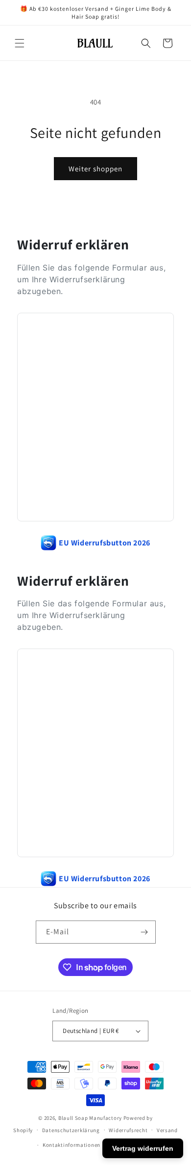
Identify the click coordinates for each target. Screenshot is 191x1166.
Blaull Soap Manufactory (90, 1117)
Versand (167, 1130)
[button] (19, 43)
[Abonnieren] (144, 932)
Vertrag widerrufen (142, 1148)
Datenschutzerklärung (71, 1130)
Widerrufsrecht (128, 1130)
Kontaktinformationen (71, 1144)
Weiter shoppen (95, 168)
